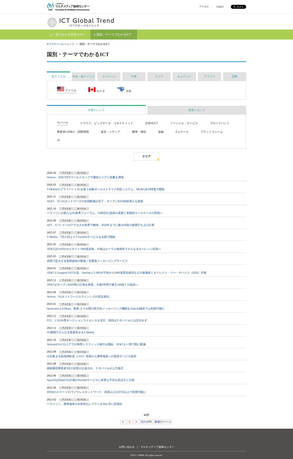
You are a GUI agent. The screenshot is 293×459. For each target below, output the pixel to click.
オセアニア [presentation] (184, 76)
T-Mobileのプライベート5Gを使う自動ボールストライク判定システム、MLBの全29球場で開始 (105, 189)
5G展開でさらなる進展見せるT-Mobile (70, 332)
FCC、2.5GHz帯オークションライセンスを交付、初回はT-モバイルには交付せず (97, 320)
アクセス (204, 6)
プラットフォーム (212, 131)
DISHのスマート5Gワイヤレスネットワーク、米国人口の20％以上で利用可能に (96, 392)
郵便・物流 (139, 131)
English (220, 6)
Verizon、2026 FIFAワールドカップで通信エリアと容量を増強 (85, 177)
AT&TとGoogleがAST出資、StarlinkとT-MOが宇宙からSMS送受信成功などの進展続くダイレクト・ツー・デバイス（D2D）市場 (126, 272)
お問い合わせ (127, 446)
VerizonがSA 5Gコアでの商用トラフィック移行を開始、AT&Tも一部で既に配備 (96, 344)
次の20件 (146, 421)
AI (58, 140)
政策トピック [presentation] (197, 110)
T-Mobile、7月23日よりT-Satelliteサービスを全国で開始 (81, 236)
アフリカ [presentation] (209, 76)
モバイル (62, 122)
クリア (146, 156)
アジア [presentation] (159, 76)
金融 (161, 131)
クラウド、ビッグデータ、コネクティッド (106, 123)
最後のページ (162, 421)
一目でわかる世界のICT (69, 34)
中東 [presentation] (134, 76)
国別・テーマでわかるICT (113, 34)
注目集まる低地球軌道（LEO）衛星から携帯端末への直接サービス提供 (91, 356)
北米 (128, 91)
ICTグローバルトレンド (60, 44)
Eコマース (182, 131)
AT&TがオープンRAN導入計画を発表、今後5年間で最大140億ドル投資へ (92, 284)
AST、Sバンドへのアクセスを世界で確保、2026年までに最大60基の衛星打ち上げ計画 (100, 225)
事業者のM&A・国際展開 (73, 131)
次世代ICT (151, 123)
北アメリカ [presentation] (58, 76)
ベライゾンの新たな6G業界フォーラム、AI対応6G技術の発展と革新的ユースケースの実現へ (105, 213)
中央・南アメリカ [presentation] (83, 76)
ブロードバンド (219, 123)
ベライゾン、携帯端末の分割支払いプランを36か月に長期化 (84, 404)
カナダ (100, 91)
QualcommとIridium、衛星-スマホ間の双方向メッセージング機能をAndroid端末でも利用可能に (106, 308)
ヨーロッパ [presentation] (109, 76)
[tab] (58, 76)
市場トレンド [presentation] (96, 110)
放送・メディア (110, 131)
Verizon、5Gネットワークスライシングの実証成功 (78, 296)
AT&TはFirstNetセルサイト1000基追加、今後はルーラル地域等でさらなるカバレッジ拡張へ (104, 248)
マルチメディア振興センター (157, 446)
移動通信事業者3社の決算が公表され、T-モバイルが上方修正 (85, 368)
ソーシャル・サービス (184, 123)
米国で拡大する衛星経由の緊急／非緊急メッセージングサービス (87, 260)
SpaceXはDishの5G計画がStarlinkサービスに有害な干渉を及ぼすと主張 (90, 380)
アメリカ (70, 90)
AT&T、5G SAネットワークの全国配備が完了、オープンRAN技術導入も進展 (95, 201)
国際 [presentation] (234, 76)
